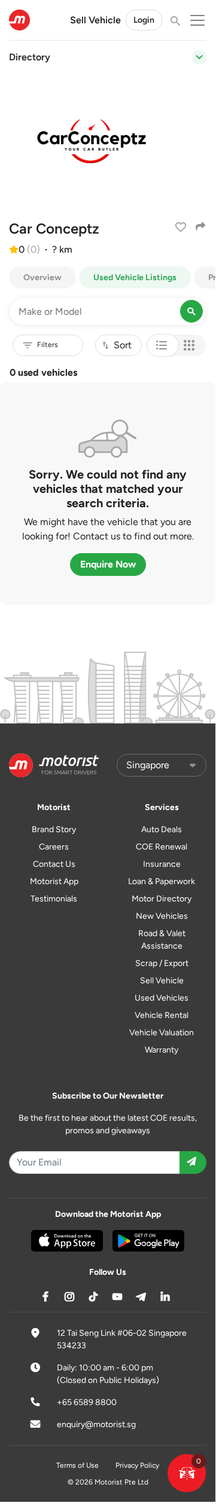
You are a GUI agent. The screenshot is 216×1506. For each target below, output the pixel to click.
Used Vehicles (161, 998)
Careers (54, 847)
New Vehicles (162, 916)
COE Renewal (161, 847)
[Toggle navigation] (199, 57)
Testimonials (54, 899)
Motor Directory (161, 899)
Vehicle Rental (161, 1015)
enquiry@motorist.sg (96, 1424)
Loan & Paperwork (161, 881)
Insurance (162, 864)
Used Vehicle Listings (135, 277)
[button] (187, 1473)
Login (143, 20)
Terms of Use (77, 1465)
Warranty (161, 1050)
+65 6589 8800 (87, 1402)
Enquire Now (108, 564)
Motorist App (54, 881)
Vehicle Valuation (161, 1032)
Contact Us (54, 864)
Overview (42, 277)
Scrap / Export (161, 963)
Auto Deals (161, 829)
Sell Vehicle (95, 20)
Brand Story (54, 829)
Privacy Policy (137, 1465)
